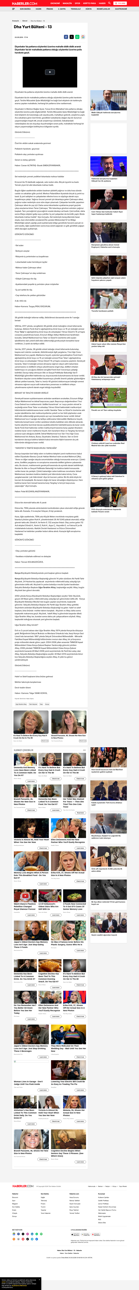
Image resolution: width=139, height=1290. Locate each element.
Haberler (15, 1194)
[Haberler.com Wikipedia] (18, 1239)
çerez (4, 1282)
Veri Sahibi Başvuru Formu (107, 1210)
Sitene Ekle (102, 1223)
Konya (47, 704)
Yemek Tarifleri (75, 1213)
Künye (114, 1186)
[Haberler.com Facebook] (18, 1234)
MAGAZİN (67, 3)
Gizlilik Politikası (103, 1200)
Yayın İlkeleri (123, 1186)
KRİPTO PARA (89, 3)
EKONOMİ (55, 3)
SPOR (77, 3)
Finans (43, 1204)
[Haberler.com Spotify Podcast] (41, 1234)
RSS (99, 1219)
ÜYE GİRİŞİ (121, 3)
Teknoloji (44, 1200)
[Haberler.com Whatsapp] (36, 1234)
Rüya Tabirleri (74, 1210)
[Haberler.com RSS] (14, 1239)
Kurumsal (101, 1194)
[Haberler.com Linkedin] (32, 1234)
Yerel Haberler (46, 1213)
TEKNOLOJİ (75, 9)
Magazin (15, 1204)
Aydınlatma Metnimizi (19, 1285)
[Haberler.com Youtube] (23, 1239)
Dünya (14, 1216)
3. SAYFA (62, 9)
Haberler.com (74, 1194)
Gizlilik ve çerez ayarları (53, 1257)
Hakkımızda (91, 1186)
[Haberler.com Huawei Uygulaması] (96, 1234)
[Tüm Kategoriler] (13, 9)
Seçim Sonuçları (75, 1204)
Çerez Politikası (103, 1204)
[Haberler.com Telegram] (32, 1239)
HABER (102, 3)
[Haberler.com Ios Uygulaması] (75, 1234)
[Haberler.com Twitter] (23, 1234)
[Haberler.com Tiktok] (27, 1239)
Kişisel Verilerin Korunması (107, 1207)
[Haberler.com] (23, 1186)
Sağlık (43, 1197)
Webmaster (102, 1213)
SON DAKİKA (25, 9)
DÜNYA (89, 9)
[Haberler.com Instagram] (27, 1234)
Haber (62, 1253)
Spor (13, 1200)
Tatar (41, 704)
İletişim (107, 1186)
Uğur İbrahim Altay (21, 704)
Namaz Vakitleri (75, 1200)
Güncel (24, 21)
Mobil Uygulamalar (104, 1216)
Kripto (14, 1210)
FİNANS (49, 9)
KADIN (38, 9)
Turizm (43, 1207)
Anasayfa (15, 21)
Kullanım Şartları (103, 1197)
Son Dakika (16, 1207)
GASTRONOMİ (121, 9)
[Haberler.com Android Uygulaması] (85, 1234)
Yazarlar (43, 1210)
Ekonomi (15, 1197)
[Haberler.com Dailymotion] (36, 1239)
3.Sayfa (14, 1213)
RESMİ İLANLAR (103, 9)
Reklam (100, 1186)
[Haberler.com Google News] (14, 1234)
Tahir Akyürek (33, 704)
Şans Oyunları (74, 1207)
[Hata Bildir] (65, 1257)
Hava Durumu (74, 1197)
